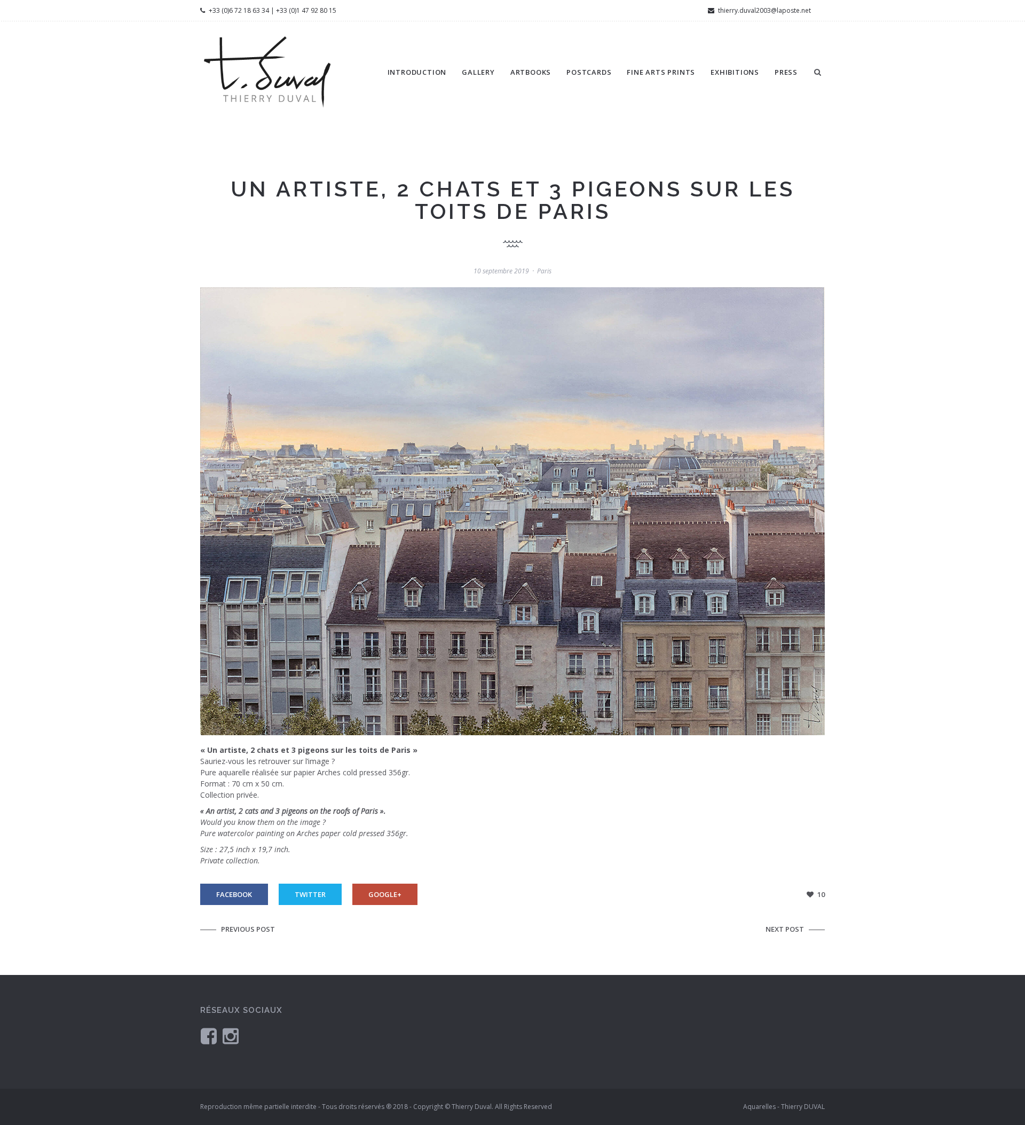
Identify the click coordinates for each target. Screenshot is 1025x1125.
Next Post (785, 929)
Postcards (588, 72)
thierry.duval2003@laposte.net (763, 10)
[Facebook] (209, 1035)
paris (544, 271)
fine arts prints (661, 72)
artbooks (530, 72)
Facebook (234, 894)
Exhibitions (735, 72)
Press (786, 72)
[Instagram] (231, 1035)
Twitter (310, 894)
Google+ (384, 894)
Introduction (417, 72)
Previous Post (248, 929)
